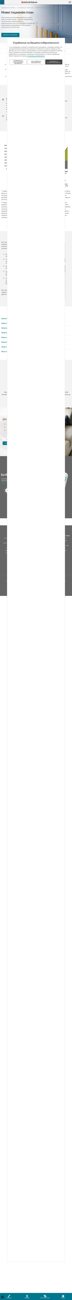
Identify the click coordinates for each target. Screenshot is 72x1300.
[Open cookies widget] (2, 1297)
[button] (70, 2)
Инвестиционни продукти (44, 7)
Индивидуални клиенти (8, 7)
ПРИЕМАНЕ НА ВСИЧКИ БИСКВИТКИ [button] (53, 61)
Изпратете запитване (10, 35)
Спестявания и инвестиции (25, 7)
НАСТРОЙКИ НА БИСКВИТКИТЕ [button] (36, 61)
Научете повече (6, 484)
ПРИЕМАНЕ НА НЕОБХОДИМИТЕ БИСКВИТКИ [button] (18, 62)
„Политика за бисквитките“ (36, 56)
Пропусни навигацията (59, 2)
